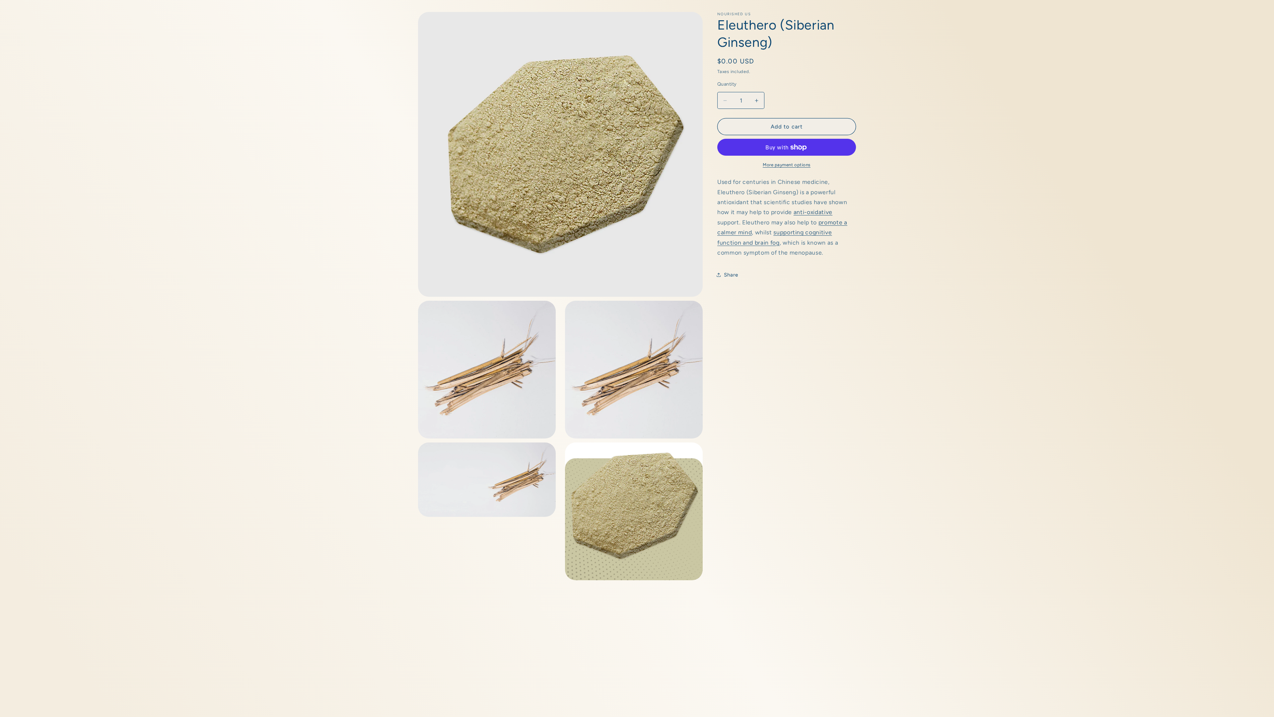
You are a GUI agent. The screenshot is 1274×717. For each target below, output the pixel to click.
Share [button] (731, 275)
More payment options (787, 164)
